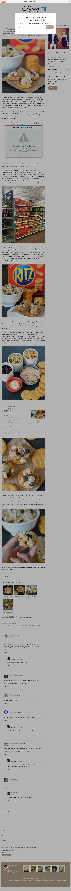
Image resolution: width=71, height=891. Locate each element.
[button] (35, 1)
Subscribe (49, 27)
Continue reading (35, 30)
